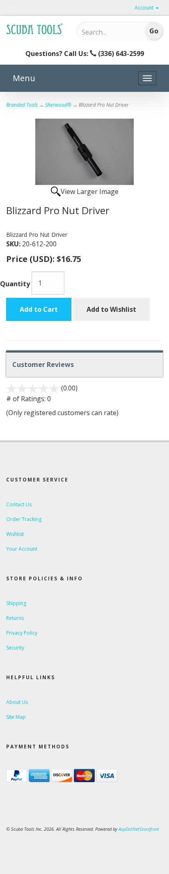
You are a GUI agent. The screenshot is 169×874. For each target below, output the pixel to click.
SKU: (14, 243)
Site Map (16, 716)
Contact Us (19, 504)
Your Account (21, 548)
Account (145, 7)
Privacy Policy (21, 632)
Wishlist (15, 533)
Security (15, 647)
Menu (24, 78)
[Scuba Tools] (35, 28)
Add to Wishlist (111, 309)
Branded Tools (22, 104)
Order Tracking (23, 519)
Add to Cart (39, 309)
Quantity (15, 283)
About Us (17, 702)
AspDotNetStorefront (139, 829)
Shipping (16, 603)
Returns (15, 618)
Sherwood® (58, 104)
